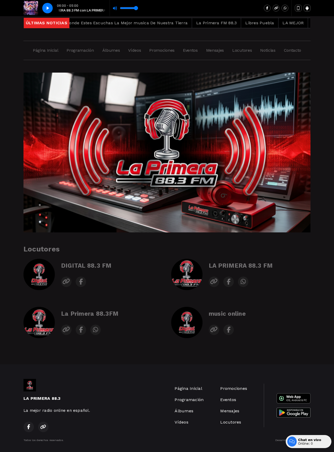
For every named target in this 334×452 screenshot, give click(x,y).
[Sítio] (276, 8)
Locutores (242, 50)
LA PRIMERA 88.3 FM (241, 265)
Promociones (161, 50)
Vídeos (134, 50)
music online (227, 313)
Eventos (190, 50)
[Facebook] (267, 8)
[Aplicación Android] (307, 8)
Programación (80, 50)
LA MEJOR (262, 22)
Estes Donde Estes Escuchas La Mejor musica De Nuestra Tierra (90, 22)
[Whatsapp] (285, 8)
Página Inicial (45, 50)
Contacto (292, 50)
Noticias (267, 50)
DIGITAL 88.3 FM (86, 265)
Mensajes (215, 50)
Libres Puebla (229, 22)
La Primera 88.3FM (89, 313)
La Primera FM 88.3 (186, 22)
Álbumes (111, 50)
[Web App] (298, 8)
